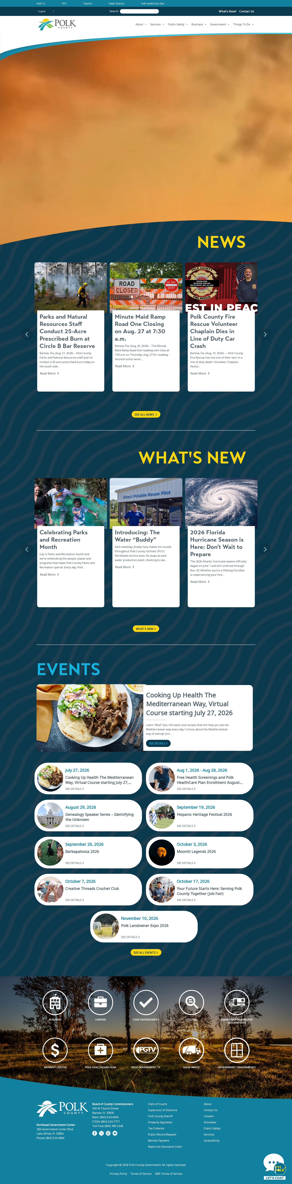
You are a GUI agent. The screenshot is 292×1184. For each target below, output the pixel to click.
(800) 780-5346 (114, 1126)
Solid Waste (191, 1067)
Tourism (87, 3)
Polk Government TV (145, 1067)
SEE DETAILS (157, 743)
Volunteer (210, 1122)
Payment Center (55, 1067)
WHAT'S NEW (145, 629)
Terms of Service (141, 1174)
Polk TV (40, 3)
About (139, 24)
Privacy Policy (118, 1174)
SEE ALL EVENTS (145, 952)
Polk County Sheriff (160, 1116)
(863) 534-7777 (110, 1121)
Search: (115, 11)
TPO (64, 3)
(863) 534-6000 (109, 1117)
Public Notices (116, 3)
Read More (48, 373)
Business (197, 24)
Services (155, 24)
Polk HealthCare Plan (152, 3)
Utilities (191, 1019)
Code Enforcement (146, 1019)
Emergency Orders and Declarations (237, 1021)
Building (55, 1019)
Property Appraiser (160, 1122)
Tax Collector (156, 1128)
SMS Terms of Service (168, 1174)
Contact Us (246, 11)
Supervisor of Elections (162, 1110)
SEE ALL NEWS (145, 414)
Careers (100, 1019)
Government (218, 24)
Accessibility (212, 1140)
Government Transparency (237, 1067)
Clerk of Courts (157, 1104)
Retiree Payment (158, 1140)
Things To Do (241, 24)
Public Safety (176, 24)
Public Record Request (162, 1134)
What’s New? (228, 11)
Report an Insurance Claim (165, 1146)
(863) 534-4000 (55, 1138)
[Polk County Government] (56, 24)
